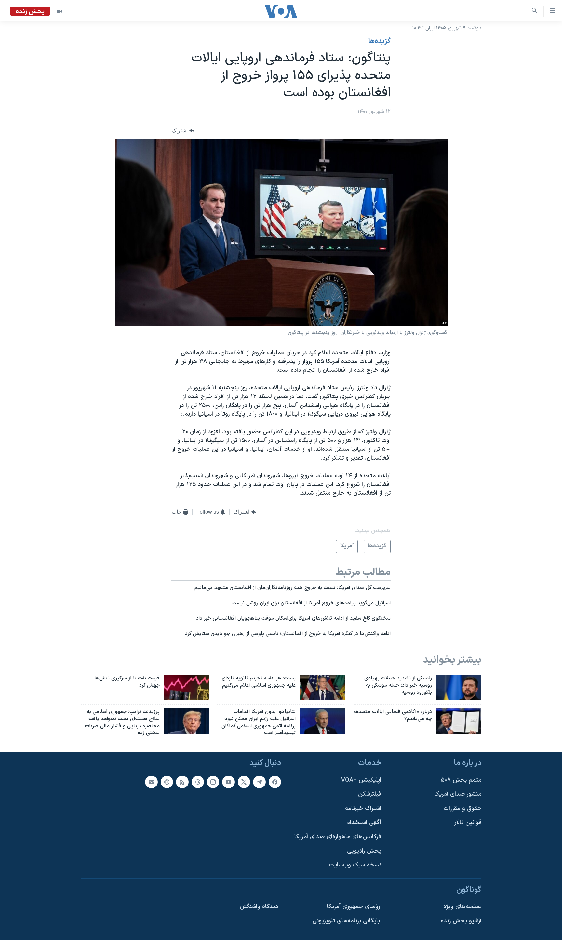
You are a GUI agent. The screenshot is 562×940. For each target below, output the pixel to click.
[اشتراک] (151, 782)
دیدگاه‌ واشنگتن (259, 907)
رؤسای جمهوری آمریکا (353, 907)
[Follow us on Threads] (198, 782)
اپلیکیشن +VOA (361, 780)
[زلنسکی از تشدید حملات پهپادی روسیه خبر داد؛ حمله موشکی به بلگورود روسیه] (458, 687)
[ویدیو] (59, 11)
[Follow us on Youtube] (228, 782)
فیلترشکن (369, 794)
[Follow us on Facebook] (275, 782)
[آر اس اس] (182, 782)
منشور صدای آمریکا (458, 794)
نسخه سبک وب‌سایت (355, 865)
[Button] (183, 130)
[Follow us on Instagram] (213, 782)
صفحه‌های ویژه (462, 907)
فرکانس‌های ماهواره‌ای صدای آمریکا (337, 836)
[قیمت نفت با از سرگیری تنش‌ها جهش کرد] (186, 687)
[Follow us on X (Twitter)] (244, 782)
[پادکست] (167, 782)
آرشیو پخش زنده (461, 921)
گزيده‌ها (379, 41)
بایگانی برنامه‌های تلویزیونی (346, 921)
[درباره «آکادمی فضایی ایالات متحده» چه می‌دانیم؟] (458, 721)
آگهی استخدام (363, 822)
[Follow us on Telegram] (259, 782)
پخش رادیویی (364, 851)
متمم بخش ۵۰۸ (461, 780)
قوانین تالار (467, 822)
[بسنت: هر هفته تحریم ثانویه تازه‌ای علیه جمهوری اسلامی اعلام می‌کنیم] (322, 687)
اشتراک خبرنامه (363, 808)
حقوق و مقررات (462, 808)
